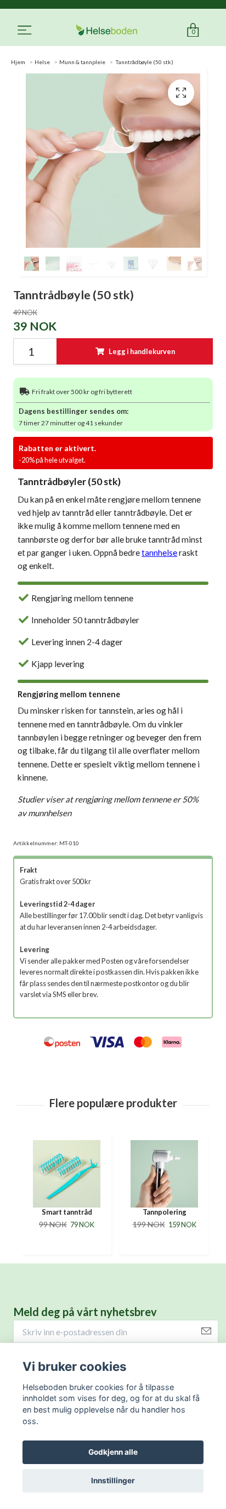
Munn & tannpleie (82, 62)
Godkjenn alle (113, 1452)
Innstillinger (113, 1480)
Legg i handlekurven (142, 351)
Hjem (18, 62)
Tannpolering (67, 1212)
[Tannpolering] (66, 1174)
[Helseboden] (107, 30)
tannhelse (159, 552)
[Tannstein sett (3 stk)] (164, 1174)
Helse (42, 62)
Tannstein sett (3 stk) (164, 1217)
